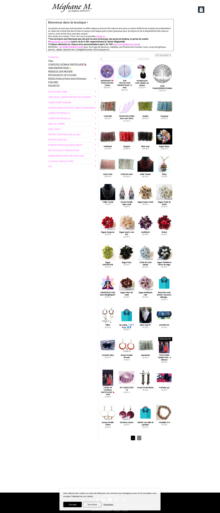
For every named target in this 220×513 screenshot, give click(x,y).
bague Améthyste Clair (145, 293)
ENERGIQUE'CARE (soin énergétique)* (107, 293)
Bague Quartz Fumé (145, 202)
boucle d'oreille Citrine (108, 423)
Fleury (164, 174)
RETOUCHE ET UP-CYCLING (62, 75)
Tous (50, 61)
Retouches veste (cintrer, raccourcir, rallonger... (164, 294)
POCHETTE (54, 85)
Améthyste (108, 146)
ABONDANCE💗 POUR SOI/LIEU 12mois (107, 83)
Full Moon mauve (126, 422)
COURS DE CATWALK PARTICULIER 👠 (67, 64)
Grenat (164, 232)
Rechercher (143, 59)
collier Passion (145, 174)
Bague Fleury (164, 146)
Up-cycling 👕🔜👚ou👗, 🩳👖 (126, 326)
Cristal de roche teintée (145, 263)
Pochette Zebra (108, 355)
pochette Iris (164, 325)
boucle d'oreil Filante (145, 388)
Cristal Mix (108, 116)
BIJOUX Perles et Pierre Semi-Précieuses (67, 78)
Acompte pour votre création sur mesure (142, 83)
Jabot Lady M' (145, 325)
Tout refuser (92, 504)
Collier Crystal (107, 202)
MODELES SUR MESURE (60, 71)
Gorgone (126, 146)
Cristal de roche (127, 174)
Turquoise (164, 116)
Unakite (145, 116)
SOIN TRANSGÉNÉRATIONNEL (162, 87)
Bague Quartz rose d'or (126, 233)
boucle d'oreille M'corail (126, 356)
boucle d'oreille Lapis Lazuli (126, 203)
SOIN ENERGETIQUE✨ (59, 68)
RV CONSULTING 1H (126, 389)
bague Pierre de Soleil (126, 293)
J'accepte (72, 504)
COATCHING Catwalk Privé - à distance (164, 357)
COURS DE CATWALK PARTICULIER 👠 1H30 (108, 391)
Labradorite (145, 355)
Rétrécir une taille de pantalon (145, 423)
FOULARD (53, 82)
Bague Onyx (126, 262)
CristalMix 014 (164, 422)
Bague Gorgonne (107, 232)
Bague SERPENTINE (107, 263)
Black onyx (145, 146)
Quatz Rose (107, 174)
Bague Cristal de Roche (164, 203)
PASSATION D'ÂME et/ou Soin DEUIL (126, 117)
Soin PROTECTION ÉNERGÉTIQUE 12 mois (124, 84)
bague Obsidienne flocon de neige (164, 263)
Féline (108, 325)
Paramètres (108, 504)
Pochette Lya (164, 388)
